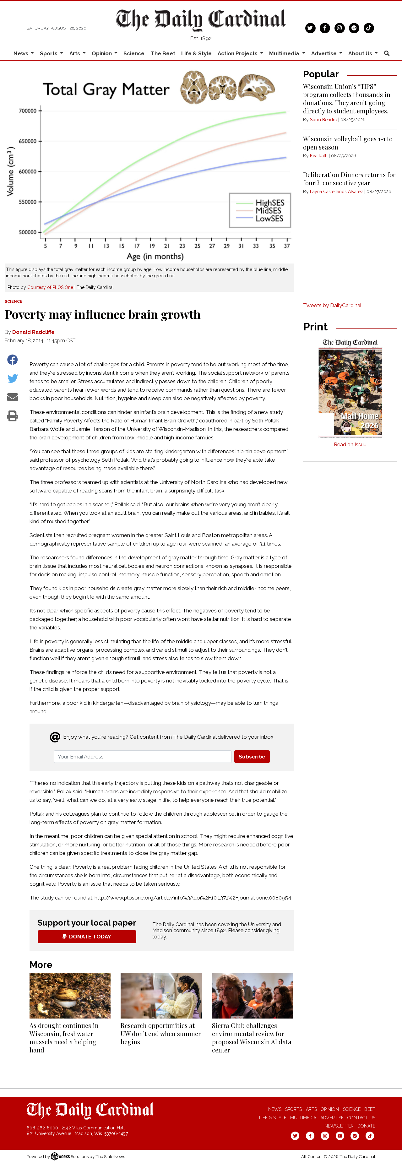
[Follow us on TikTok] (369, 27)
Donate (366, 1125)
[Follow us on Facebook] (325, 27)
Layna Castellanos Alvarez (336, 191)
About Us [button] (360, 53)
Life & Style (196, 53)
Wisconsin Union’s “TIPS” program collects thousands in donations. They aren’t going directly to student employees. (346, 98)
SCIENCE (13, 301)
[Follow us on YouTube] (339, 1135)
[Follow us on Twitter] (310, 27)
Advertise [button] (324, 53)
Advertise (332, 1117)
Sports (293, 1109)
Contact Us (361, 1117)
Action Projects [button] (238, 53)
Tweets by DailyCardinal (332, 305)
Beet (369, 1109)
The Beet (163, 53)
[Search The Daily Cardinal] (386, 53)
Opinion (330, 1109)
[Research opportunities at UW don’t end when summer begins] (161, 996)
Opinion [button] (102, 53)
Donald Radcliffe (33, 332)
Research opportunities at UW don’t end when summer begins (161, 1033)
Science (133, 53)
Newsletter (339, 1125)
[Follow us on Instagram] (339, 27)
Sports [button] (49, 53)
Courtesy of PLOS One (50, 287)
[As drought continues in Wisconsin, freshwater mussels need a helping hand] (70, 996)
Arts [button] (75, 53)
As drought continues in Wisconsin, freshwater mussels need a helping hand (64, 1037)
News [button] (22, 53)
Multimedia (303, 1117)
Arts (311, 1109)
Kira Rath (319, 155)
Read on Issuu (350, 445)
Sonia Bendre (323, 119)
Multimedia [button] (285, 53)
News (274, 1109)
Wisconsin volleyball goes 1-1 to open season (348, 142)
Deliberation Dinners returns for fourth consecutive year (349, 178)
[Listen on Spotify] (354, 27)
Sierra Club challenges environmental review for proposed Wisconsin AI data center (251, 1037)
